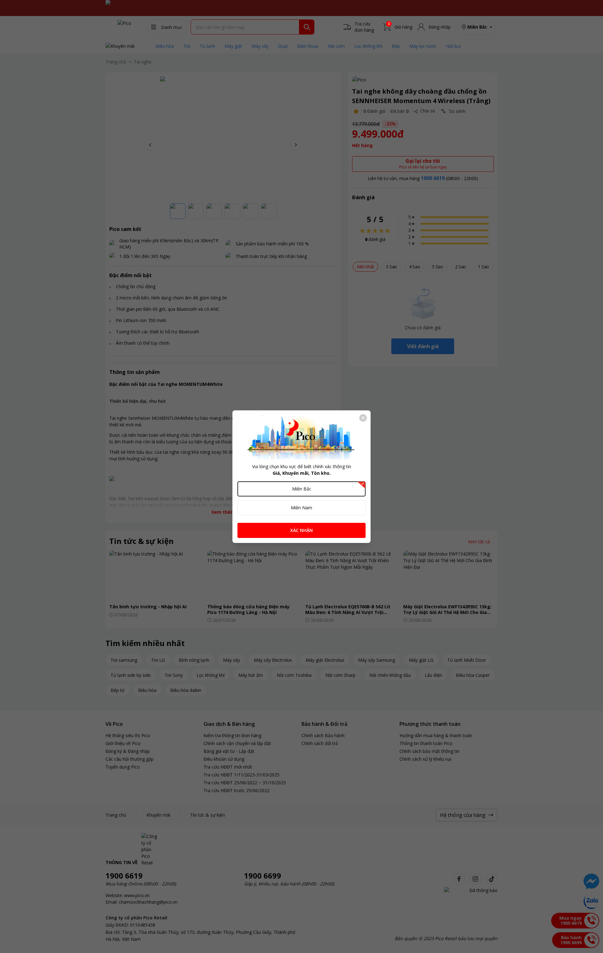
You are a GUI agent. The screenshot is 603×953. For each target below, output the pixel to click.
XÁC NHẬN (301, 530)
